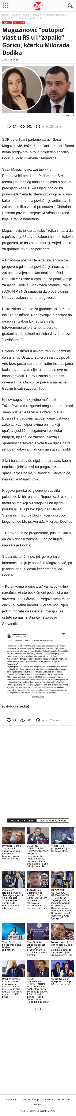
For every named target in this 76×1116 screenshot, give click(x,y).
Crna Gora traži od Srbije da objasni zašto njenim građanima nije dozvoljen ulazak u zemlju (38, 948)
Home (5, 14)
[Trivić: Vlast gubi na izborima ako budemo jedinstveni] (13, 931)
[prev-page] (35, 1009)
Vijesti (15, 14)
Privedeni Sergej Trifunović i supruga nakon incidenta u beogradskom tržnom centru (12, 852)
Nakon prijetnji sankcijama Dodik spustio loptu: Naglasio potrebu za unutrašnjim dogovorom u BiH (62, 948)
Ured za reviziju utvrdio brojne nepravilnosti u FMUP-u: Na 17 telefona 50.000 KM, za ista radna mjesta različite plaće (12, 987)
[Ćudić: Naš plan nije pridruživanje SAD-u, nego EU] (62, 968)
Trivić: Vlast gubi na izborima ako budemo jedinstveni (11, 946)
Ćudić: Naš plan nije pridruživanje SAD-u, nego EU (61, 981)
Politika (25, 14)
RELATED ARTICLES (22, 820)
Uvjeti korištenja (30, 1099)
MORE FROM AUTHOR (52, 820)
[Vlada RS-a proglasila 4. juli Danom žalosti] (62, 835)
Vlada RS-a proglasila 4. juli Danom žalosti (60, 848)
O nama (48, 1099)
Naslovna (11, 1099)
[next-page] (40, 1009)
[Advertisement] (38, 768)
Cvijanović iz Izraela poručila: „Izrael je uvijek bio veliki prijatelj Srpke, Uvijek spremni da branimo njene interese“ (13, 899)
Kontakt (38, 1104)
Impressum (64, 1099)
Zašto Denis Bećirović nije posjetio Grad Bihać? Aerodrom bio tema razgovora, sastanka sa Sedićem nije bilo (37, 899)
